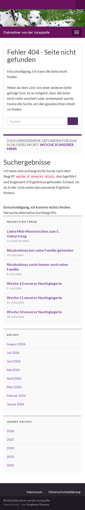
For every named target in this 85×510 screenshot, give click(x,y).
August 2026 (16, 344)
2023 (10, 457)
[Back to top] (74, 499)
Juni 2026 (13, 361)
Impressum (34, 492)
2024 (10, 448)
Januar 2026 (15, 404)
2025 (10, 439)
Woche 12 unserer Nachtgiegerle (34, 283)
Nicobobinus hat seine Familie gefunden (40, 250)
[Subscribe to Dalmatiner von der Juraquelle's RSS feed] (5, 3)
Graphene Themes (38, 504)
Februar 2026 (16, 395)
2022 (10, 465)
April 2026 (14, 378)
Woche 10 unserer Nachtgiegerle (34, 312)
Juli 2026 (13, 353)
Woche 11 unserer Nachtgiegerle (34, 297)
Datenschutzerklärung (64, 492)
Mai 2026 (13, 370)
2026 (10, 431)
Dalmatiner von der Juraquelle (26, 32)
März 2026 (14, 387)
